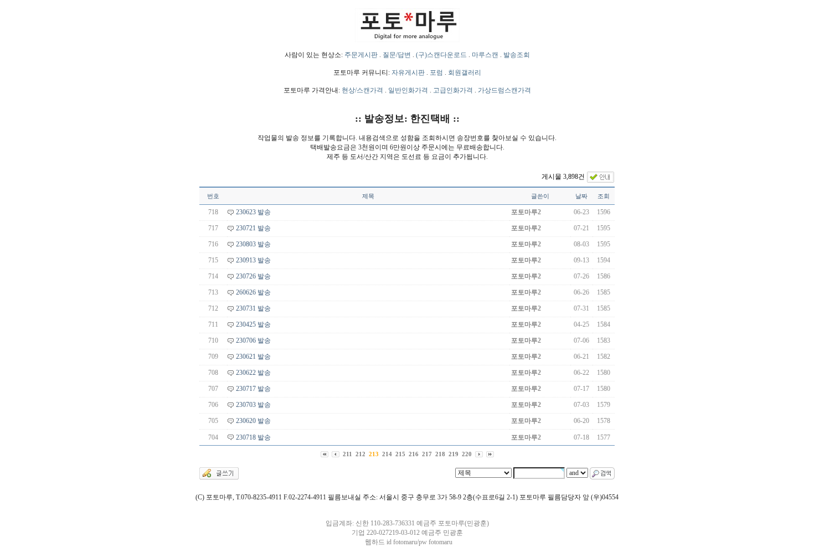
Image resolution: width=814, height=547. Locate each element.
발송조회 (516, 55)
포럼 (436, 72)
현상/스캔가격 (362, 90)
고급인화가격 (453, 90)
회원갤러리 (464, 72)
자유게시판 (408, 72)
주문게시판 (361, 55)
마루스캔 (485, 55)
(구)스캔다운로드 (441, 55)
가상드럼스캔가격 (504, 90)
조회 (603, 196)
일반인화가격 (408, 90)
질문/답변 (397, 55)
